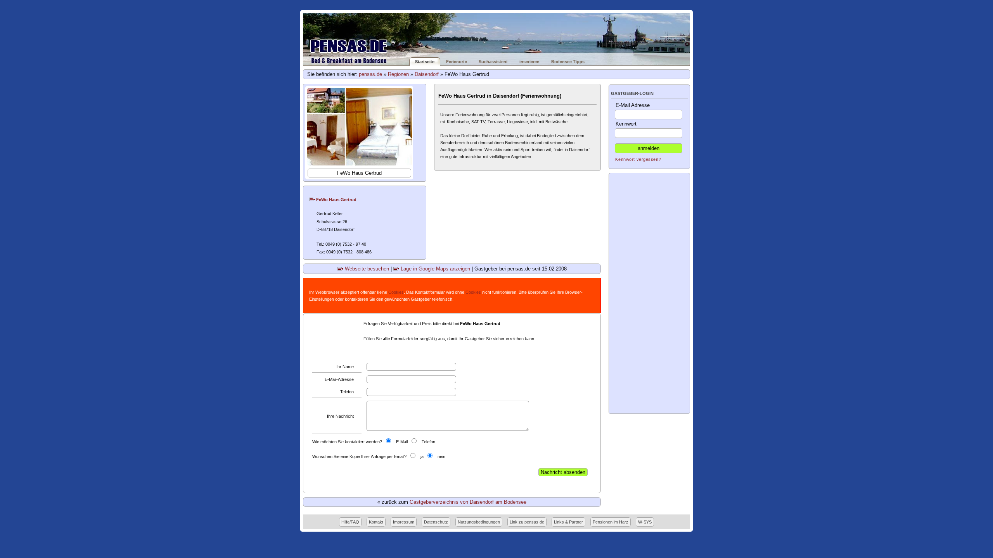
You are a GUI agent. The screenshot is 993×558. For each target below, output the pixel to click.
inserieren (529, 61)
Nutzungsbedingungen (479, 522)
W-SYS (645, 522)
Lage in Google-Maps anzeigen (434, 269)
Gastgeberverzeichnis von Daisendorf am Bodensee (468, 502)
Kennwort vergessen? (638, 159)
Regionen (398, 74)
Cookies (396, 292)
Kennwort (626, 124)
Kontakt (376, 522)
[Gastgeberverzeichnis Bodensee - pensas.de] (496, 35)
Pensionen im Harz (610, 522)
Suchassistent (493, 61)
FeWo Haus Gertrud (335, 199)
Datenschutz (436, 522)
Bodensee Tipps (568, 61)
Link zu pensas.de (527, 522)
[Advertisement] (649, 293)
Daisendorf (427, 74)
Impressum (403, 522)
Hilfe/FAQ (350, 522)
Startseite (424, 61)
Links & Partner (568, 522)
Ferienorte (456, 61)
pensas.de (370, 74)
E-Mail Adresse (633, 105)
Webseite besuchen (366, 269)
